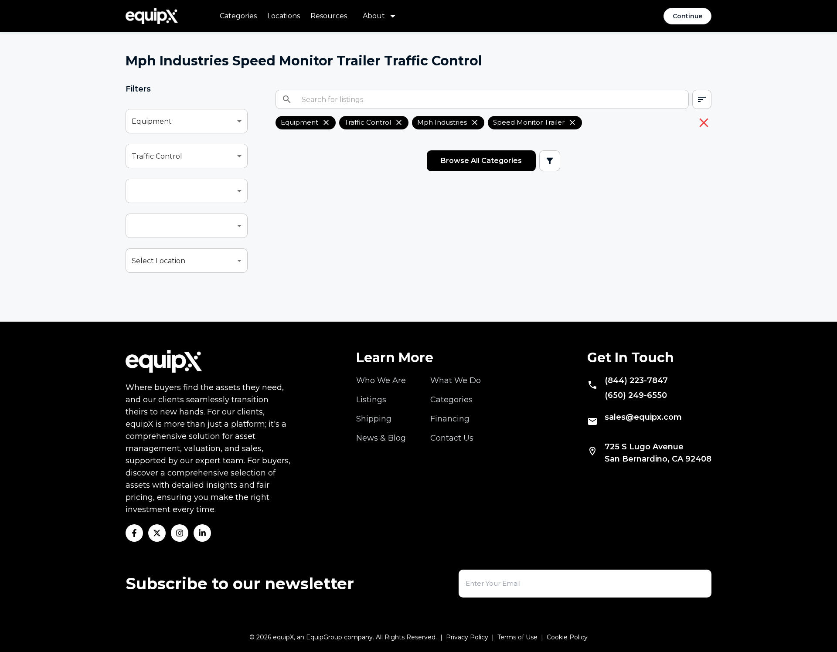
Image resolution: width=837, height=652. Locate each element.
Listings (371, 399)
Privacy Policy (467, 637)
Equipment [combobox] (152, 121)
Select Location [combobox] (158, 261)
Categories (238, 16)
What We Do (455, 380)
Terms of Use (517, 637)
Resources (328, 16)
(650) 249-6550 (636, 395)
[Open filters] (549, 160)
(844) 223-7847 (636, 380)
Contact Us (451, 438)
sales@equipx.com (643, 417)
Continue (687, 16)
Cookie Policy (567, 637)
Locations (283, 16)
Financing (450, 419)
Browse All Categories (481, 160)
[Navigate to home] (152, 16)
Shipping (373, 419)
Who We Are (381, 380)
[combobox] (187, 191)
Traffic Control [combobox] (157, 156)
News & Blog (381, 438)
